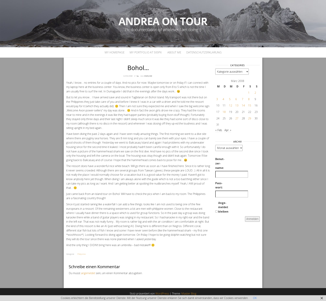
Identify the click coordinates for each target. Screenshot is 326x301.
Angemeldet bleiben (223, 207)
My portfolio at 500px (146, 52)
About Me (174, 52)
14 (243, 105)
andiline (148, 76)
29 (249, 118)
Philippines (81, 254)
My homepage (114, 52)
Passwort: (219, 185)
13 (236, 105)
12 (230, 105)
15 (249, 105)
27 (236, 118)
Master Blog (188, 293)
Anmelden (252, 219)
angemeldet (88, 273)
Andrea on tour (163, 21)
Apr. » (227, 130)
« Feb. (218, 130)
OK (255, 298)
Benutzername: (219, 163)
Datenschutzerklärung (204, 52)
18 (224, 112)
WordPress (162, 293)
